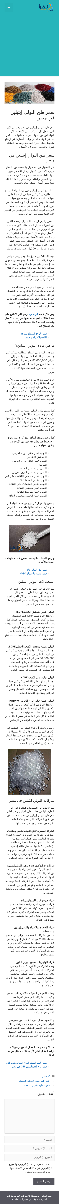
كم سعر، (33, 314)
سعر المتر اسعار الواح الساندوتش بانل (26, 1062)
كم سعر (46, 1076)
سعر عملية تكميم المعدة (37, 1085)
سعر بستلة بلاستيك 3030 (33, 573)
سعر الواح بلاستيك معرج (34, 333)
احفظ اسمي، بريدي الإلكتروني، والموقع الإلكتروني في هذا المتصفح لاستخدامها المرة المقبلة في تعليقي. (30, 1168)
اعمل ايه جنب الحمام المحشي (34, 1080)
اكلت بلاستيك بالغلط (36, 337)
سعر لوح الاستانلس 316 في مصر (29, 1066)
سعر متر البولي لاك (37, 569)
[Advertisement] (29, 46)
